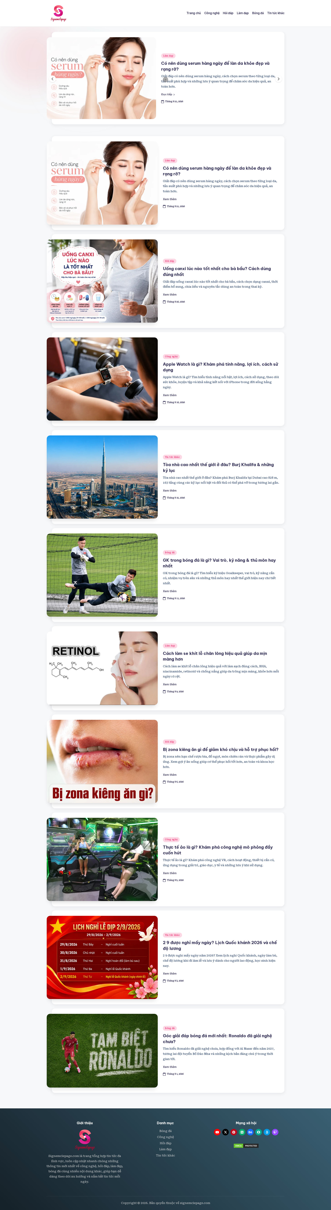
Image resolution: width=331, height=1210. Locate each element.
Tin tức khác (172, 457)
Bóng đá (170, 552)
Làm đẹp (170, 160)
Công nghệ (171, 356)
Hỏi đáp (168, 58)
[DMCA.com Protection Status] (246, 1145)
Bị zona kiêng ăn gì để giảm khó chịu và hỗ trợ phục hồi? (221, 749)
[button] (168, 91)
